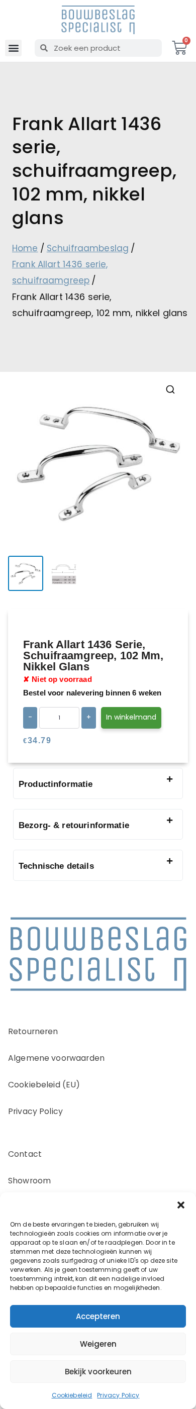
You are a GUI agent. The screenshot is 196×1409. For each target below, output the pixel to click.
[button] (181, 1205)
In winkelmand (131, 717)
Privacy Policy (118, 1395)
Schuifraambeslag (88, 248)
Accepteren (98, 1316)
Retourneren (33, 1031)
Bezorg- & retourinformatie (74, 825)
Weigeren (98, 1344)
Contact (25, 1154)
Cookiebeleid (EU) (44, 1084)
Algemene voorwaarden (56, 1058)
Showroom (29, 1180)
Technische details (56, 866)
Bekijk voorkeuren (98, 1371)
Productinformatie (56, 784)
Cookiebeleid (72, 1395)
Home (25, 248)
